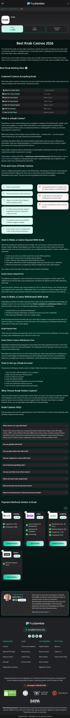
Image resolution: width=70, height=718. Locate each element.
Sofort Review (12, 577)
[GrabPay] (53, 516)
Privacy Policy (25, 652)
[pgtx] (40, 636)
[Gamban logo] (60, 693)
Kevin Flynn (17, 597)
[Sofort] (7, 554)
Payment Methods (13, 9)
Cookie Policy (25, 657)
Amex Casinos (43, 662)
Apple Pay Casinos (45, 667)
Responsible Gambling (10, 667)
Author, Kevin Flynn (61, 657)
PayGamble (3, 9)
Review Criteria (8, 657)
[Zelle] (30, 516)
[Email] (29, 636)
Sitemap (5, 662)
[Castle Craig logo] (40, 693)
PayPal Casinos (44, 646)
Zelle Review (35, 543)
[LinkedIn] (33, 636)
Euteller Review (12, 543)
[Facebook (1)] (36, 636)
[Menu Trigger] (2, 3)
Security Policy (26, 662)
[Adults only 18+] (25, 693)
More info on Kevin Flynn (40, 612)
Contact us (58, 652)
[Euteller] (7, 516)
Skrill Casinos (43, 657)
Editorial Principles (9, 652)
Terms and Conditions (28, 646)
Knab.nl (30, 372)
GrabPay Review (58, 543)
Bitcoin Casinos (44, 652)
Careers (5, 646)
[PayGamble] (35, 623)
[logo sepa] (35, 701)
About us (57, 646)
